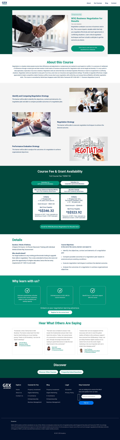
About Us (19, 392)
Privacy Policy (69, 392)
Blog (106, 3)
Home (18, 389)
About (89, 3)
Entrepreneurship (76, 14)
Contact (113, 3)
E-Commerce (32, 396)
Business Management (35, 402)
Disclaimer (68, 389)
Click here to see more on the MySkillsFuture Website (88, 48)
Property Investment (34, 389)
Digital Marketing (33, 392)
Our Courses (98, 3)
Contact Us (19, 396)
